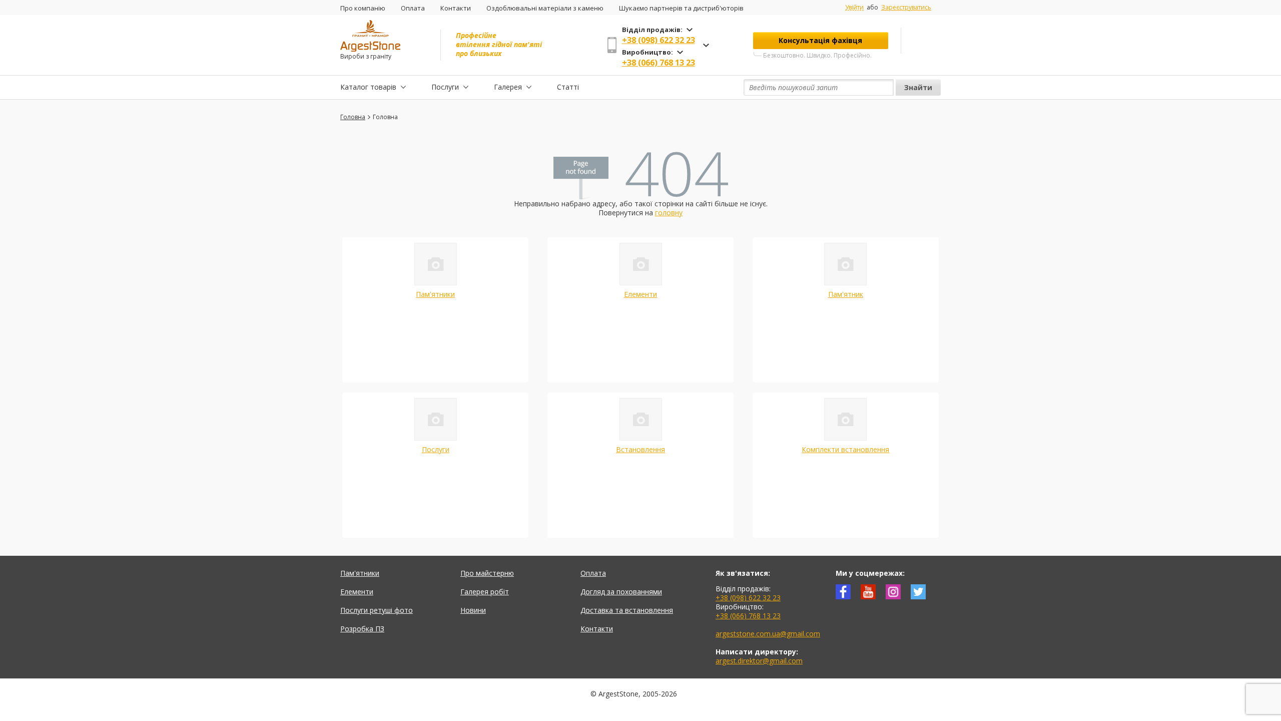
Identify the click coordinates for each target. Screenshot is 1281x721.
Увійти (854, 8)
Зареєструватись (906, 7)
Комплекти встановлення (845, 449)
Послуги (445, 87)
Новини (473, 610)
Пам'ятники (435, 294)
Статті (568, 87)
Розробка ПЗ (362, 628)
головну (669, 212)
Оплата (413, 8)
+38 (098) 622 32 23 (658, 40)
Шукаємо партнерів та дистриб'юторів (681, 8)
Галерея (508, 87)
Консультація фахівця (820, 40)
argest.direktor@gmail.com (759, 660)
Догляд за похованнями (621, 591)
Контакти (455, 8)
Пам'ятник (845, 294)
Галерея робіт (484, 591)
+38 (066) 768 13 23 (658, 62)
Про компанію (362, 8)
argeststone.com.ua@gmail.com (768, 633)
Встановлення (640, 449)
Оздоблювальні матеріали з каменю (544, 8)
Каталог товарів (368, 87)
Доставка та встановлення (626, 610)
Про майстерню (487, 573)
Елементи (640, 294)
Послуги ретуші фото (376, 610)
